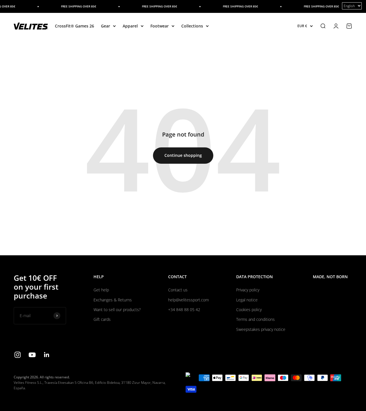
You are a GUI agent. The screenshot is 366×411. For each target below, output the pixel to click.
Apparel (130, 26)
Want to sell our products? (117, 309)
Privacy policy (247, 290)
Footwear (159, 26)
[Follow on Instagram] (17, 355)
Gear (105, 26)
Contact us (178, 290)
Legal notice (247, 300)
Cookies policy (249, 309)
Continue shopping (183, 155)
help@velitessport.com (188, 300)
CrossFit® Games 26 (74, 26)
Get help (101, 290)
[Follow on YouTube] (32, 355)
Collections (192, 26)
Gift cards (102, 319)
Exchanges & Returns (113, 300)
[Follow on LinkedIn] (47, 355)
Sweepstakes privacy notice (260, 329)
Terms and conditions (255, 319)
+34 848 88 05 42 (184, 309)
